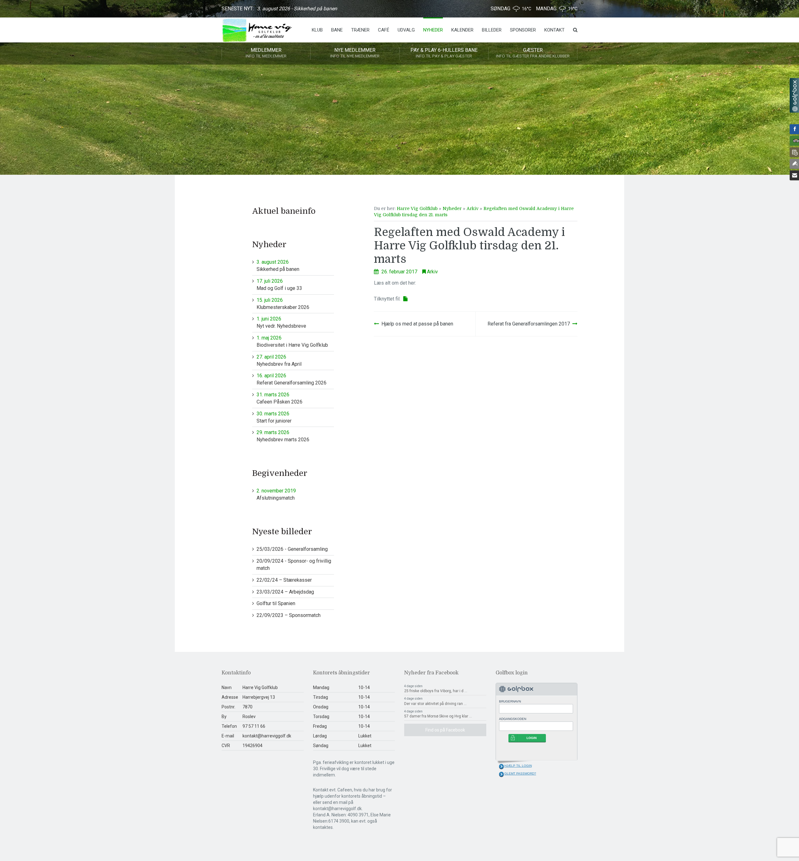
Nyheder (433, 30)
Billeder (492, 30)
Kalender (462, 30)
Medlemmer (266, 52)
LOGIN (532, 738)
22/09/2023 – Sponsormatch (289, 615)
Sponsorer (523, 30)
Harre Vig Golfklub (417, 208)
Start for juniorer (274, 417)
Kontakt (554, 30)
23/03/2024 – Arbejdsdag (285, 592)
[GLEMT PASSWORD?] (501, 774)
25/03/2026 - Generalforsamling (292, 549)
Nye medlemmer (355, 52)
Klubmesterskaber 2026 (283, 303)
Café (383, 30)
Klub (317, 30)
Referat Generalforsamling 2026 (291, 379)
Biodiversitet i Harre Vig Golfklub (292, 341)
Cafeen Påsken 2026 (279, 398)
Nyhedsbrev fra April (279, 360)
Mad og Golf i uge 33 (279, 284)
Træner (360, 30)
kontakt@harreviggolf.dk (267, 735)
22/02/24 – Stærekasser (284, 580)
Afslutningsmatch (276, 494)
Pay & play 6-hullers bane (444, 52)
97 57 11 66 (254, 726)
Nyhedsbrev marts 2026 (283, 436)
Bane (337, 30)
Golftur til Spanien (276, 603)
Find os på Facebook (445, 729)
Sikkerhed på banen (278, 265)
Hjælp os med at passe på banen (417, 324)
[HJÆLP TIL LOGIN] (501, 766)
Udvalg (406, 30)
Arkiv (472, 208)
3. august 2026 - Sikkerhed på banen (297, 9)
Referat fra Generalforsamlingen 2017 (529, 324)
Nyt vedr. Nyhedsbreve (281, 322)
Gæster (533, 52)
